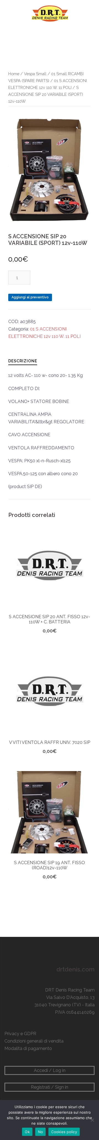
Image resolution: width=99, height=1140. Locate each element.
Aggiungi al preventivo (30, 297)
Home (13, 73)
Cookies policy (64, 1132)
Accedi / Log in (49, 1070)
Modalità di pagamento (28, 1048)
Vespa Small (35, 73)
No (40, 1132)
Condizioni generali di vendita (34, 1041)
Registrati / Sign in (49, 1087)
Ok (27, 1132)
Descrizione (22, 361)
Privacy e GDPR (20, 1033)
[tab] (22, 361)
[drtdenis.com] (49, 13)
